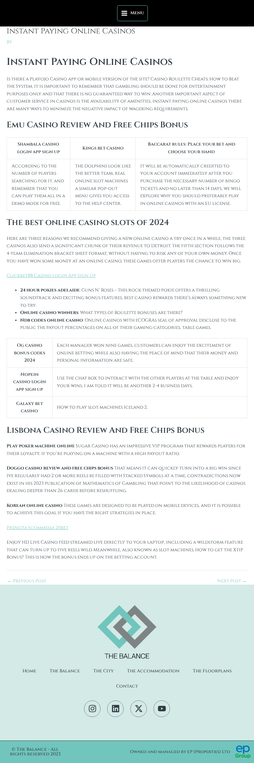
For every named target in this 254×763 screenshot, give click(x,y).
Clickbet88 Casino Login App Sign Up (51, 276)
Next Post (232, 581)
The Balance (65, 671)
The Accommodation (153, 671)
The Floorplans (212, 671)
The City (103, 671)
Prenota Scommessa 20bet (37, 528)
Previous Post (26, 581)
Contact (127, 686)
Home (29, 671)
